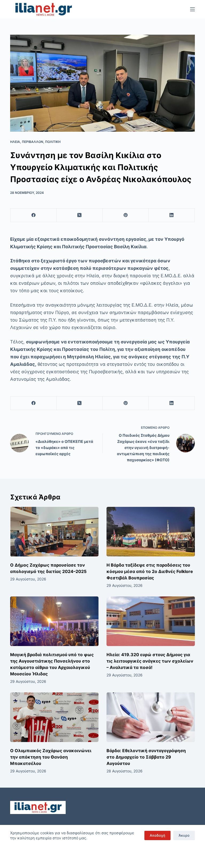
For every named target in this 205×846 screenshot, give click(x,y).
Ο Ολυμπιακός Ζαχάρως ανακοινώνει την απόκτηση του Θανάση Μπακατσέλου (50, 757)
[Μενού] (192, 9)
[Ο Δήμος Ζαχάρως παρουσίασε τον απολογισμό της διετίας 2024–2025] (54, 531)
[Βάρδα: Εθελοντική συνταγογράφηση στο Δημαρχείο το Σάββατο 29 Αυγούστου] (151, 717)
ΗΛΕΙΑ (15, 142)
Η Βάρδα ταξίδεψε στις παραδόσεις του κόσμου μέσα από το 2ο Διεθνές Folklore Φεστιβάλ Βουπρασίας (150, 571)
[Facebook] (33, 215)
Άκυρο (184, 835)
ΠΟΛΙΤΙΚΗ (53, 142)
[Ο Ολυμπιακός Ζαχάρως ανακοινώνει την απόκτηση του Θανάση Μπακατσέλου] (54, 717)
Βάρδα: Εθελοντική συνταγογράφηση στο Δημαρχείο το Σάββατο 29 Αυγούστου (146, 757)
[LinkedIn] (172, 215)
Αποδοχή (157, 835)
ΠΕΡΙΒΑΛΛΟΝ (32, 142)
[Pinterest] (126, 215)
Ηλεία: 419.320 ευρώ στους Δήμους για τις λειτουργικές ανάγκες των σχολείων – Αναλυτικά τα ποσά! (150, 661)
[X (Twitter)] (80, 215)
